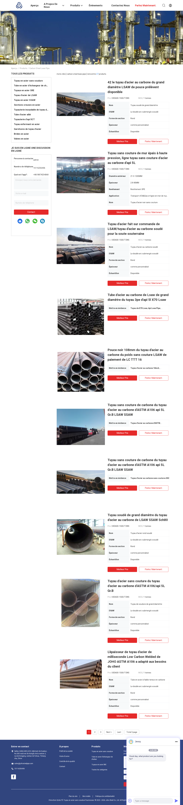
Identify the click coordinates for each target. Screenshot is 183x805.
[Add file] (130, 801)
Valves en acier (21, 138)
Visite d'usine (64, 756)
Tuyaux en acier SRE (24, 90)
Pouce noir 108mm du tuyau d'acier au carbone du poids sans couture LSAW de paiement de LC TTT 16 (137, 354)
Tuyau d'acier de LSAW (25, 95)
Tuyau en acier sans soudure (28, 80)
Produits (23, 68)
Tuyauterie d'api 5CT (24, 119)
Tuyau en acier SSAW (24, 100)
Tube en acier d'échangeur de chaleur (31, 85)
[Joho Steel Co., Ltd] (19, 5)
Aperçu (14, 68)
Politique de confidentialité (104, 796)
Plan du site (73, 796)
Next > (109, 732)
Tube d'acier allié (22, 114)
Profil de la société (65, 751)
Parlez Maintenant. (154, 141)
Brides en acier (21, 134)
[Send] (176, 801)
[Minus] (176, 741)
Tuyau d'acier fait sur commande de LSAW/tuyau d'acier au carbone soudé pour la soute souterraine (135, 229)
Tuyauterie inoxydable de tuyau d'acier (31, 109)
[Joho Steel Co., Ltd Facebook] (13, 777)
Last (119, 732)
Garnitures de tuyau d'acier (27, 129)
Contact (31, 212)
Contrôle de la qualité (67, 761)
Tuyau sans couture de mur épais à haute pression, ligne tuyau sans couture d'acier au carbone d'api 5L (138, 158)
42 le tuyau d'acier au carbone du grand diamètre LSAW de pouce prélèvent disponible (136, 87)
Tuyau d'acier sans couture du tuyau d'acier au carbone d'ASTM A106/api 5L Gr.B (136, 586)
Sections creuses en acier (27, 105)
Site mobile (86, 796)
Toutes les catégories (99, 770)
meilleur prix (122, 141)
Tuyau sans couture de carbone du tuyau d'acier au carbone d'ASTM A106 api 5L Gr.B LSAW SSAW (137, 410)
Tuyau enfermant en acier (27, 124)
